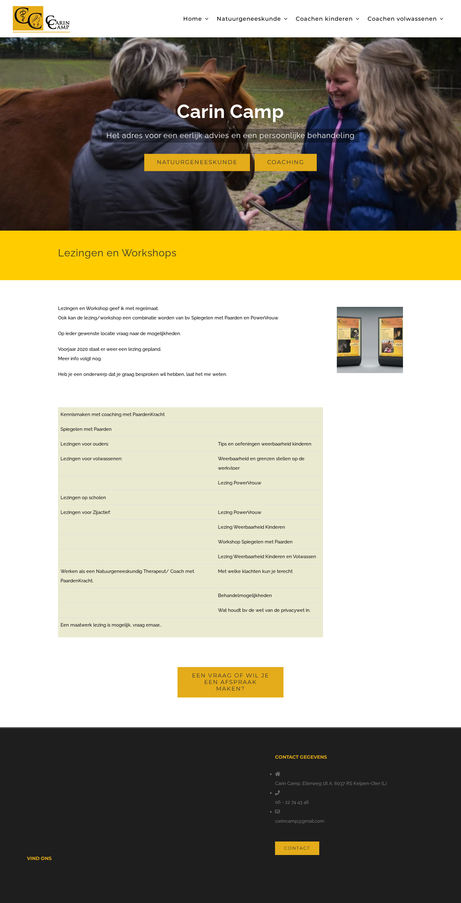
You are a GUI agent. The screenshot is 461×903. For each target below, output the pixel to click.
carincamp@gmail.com (299, 821)
